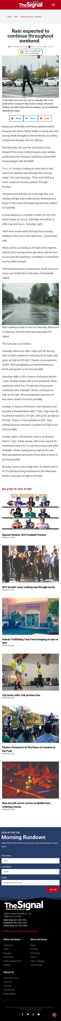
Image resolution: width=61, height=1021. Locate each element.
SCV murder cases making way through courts (29, 587)
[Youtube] (39, 1014)
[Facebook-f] (22, 1014)
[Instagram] (33, 1014)
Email (4, 877)
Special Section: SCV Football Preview (24, 534)
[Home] (4, 16)
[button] (8, 4)
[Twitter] (28, 1014)
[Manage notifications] (54, 1015)
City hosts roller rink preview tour (21, 695)
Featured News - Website (30, 16)
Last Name (6, 867)
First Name (6, 856)
